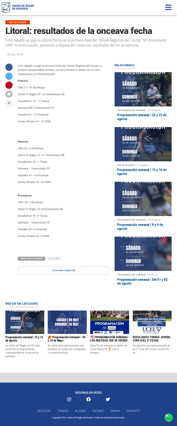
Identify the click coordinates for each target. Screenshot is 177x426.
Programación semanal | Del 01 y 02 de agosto (142, 282)
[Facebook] (88, 399)
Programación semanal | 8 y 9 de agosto (140, 227)
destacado (54, 258)
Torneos (62, 411)
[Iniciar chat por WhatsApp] (169, 418)
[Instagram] (69, 399)
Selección (44, 411)
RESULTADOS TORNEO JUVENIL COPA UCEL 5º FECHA (152, 338)
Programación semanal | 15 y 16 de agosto (141, 172)
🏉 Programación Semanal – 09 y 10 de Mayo (66, 338)
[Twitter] (108, 399)
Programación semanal (131, 110)
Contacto (133, 411)
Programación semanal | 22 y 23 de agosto (141, 117)
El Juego (80, 411)
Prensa (115, 411)
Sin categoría (125, 165)
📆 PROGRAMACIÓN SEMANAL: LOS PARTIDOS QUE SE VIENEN (109, 338)
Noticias (98, 411)
